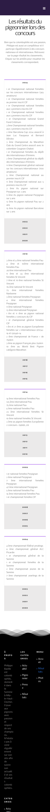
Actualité (24, 667)
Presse (25, 686)
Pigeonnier (25, 677)
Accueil (40, 661)
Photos (40, 680)
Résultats (25, 696)
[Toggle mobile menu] (44, 8)
